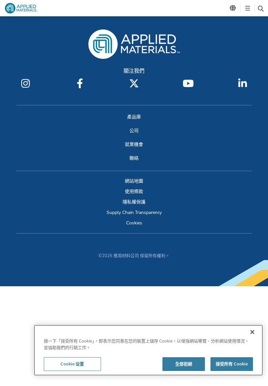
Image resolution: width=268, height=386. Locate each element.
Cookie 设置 (72, 364)
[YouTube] (188, 83)
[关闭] (252, 332)
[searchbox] (260, 8)
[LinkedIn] (242, 83)
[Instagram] (25, 83)
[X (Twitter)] (134, 83)
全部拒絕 (184, 364)
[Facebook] (79, 83)
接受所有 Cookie (232, 364)
